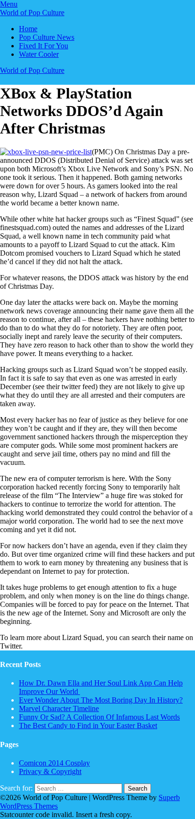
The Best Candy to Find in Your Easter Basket (88, 725)
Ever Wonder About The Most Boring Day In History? (101, 700)
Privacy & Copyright (50, 771)
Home (28, 29)
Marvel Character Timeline (59, 708)
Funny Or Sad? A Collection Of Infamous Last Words (99, 717)
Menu (9, 4)
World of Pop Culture (32, 13)
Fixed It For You (43, 46)
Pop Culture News (46, 37)
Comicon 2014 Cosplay (54, 763)
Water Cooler (39, 54)
